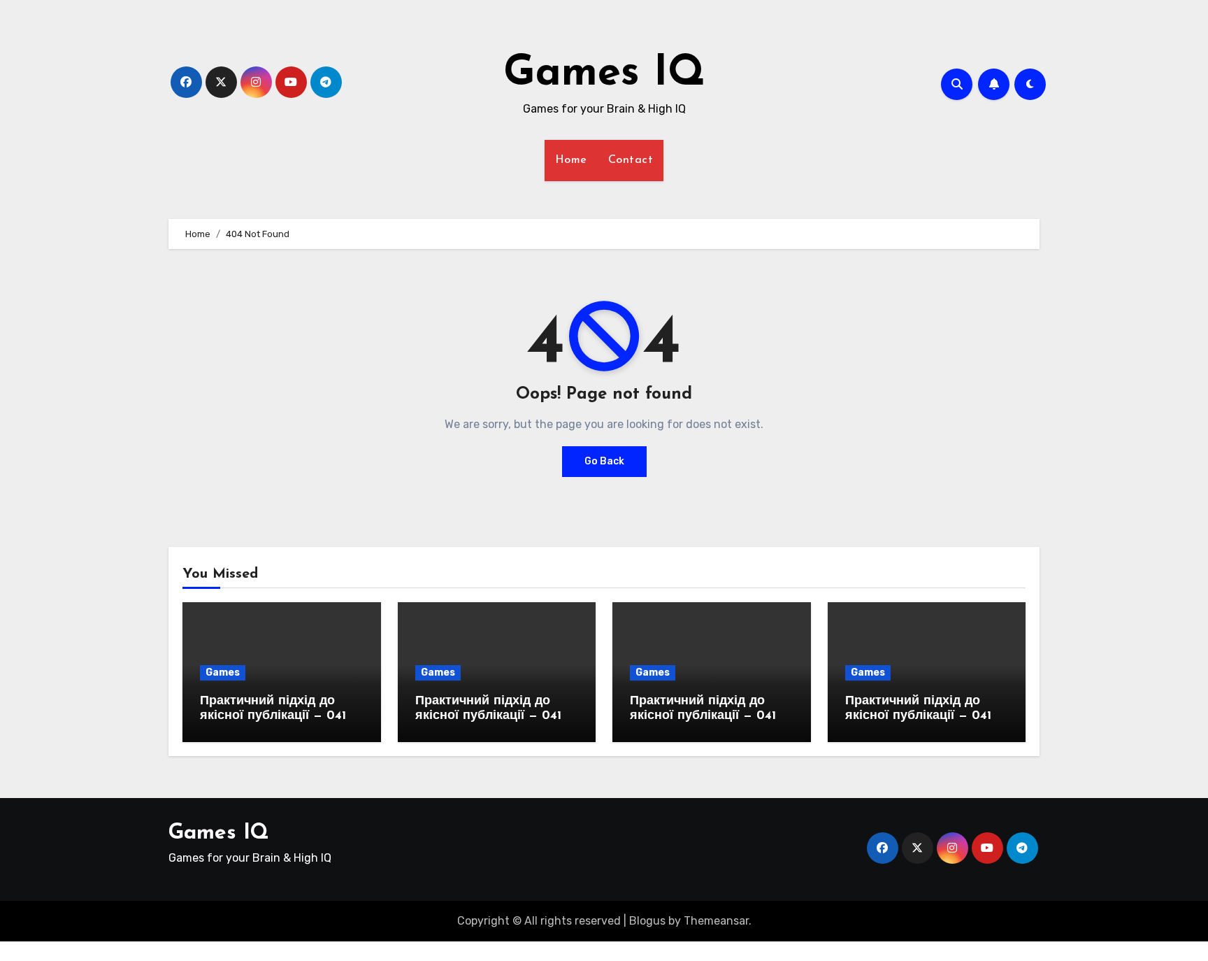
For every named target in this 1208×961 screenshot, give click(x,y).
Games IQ (604, 74)
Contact (631, 160)
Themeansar (716, 920)
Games (223, 672)
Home (571, 160)
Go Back (604, 461)
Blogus (647, 920)
